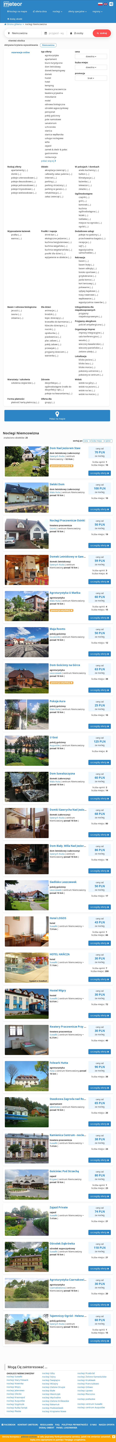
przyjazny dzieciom (56, 351)
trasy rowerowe (88, 294)
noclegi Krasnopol (16, 1397)
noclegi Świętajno (51, 1380)
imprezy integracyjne (91, 332)
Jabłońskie (55, 1106)
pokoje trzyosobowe (23, 189)
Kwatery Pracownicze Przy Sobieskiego (74, 1026)
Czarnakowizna (57, 1287)
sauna (16, 314)
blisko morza (87, 367)
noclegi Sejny (49, 1376)
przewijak (51, 348)
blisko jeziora (87, 359)
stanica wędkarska (54, 134)
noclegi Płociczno (86, 1394)
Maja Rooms (57, 629)
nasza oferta (106, 1424)
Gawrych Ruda (57, 456)
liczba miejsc (81, 62)
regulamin (46, 1424)
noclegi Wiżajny (50, 1383)
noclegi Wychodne (51, 1397)
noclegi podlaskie (86, 1399)
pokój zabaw (53, 344)
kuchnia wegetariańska (58, 249)
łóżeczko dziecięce (56, 325)
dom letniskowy (53, 66)
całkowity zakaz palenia (58, 173)
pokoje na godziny (90, 234)
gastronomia (51, 153)
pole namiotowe (53, 119)
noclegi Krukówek (86, 1380)
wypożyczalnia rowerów (92, 302)
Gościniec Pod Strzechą (64, 1171)
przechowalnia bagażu (92, 238)
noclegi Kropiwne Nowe (54, 1411)
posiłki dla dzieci (55, 253)
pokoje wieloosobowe (23, 192)
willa (47, 142)
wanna (16, 238)
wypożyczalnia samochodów (87, 251)
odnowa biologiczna (55, 104)
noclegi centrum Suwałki (89, 1404)
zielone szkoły (87, 351)
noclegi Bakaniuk (50, 1404)
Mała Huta (55, 492)
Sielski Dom (57, 484)
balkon (84, 173)
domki (16, 173)
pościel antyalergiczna (92, 324)
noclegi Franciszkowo (88, 1383)
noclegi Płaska (14, 1411)
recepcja (85, 242)
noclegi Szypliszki (15, 1404)
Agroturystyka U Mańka (65, 592)
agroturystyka (52, 55)
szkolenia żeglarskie (23, 382)
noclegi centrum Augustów (91, 1407)
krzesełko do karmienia (58, 321)
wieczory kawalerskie (91, 344)
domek (48, 74)
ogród (83, 226)
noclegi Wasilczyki (51, 1394)
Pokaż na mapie (57, 418)
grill (82, 200)
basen (84, 260)
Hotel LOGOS (58, 918)
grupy (50, 402)
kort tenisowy (87, 283)
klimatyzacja (87, 177)
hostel (48, 78)
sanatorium (50, 123)
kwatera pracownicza (55, 89)
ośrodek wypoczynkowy (56, 108)
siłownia (17, 318)
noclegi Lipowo (85, 1390)
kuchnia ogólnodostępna (89, 210)
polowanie (86, 287)
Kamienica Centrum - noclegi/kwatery (74, 1135)
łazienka (85, 181)
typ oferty (46, 51)
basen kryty (86, 264)
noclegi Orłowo (85, 1387)
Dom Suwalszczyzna (62, 773)
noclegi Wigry (14, 1387)
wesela (84, 340)
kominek (85, 204)
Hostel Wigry (58, 990)
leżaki (83, 215)
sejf (82, 246)
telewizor (85, 185)
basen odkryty (88, 268)
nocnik (50, 329)
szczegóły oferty (98, 473)
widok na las (87, 390)
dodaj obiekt (46, 1427)
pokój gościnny (52, 115)
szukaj (103, 33)
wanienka (51, 355)
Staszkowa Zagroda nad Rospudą (71, 1099)
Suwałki (53, 926)
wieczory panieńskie (91, 347)
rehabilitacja (53, 192)
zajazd (48, 145)
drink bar (51, 234)
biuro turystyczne (54, 62)
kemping (49, 85)
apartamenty (19, 170)
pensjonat (50, 111)
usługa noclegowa (54, 138)
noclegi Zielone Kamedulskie (91, 1376)
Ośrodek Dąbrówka (62, 1243)
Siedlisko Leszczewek (63, 882)
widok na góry (88, 382)
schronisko (50, 126)
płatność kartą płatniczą (25, 402)
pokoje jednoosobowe (24, 185)
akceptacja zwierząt (56, 170)
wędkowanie (87, 298)
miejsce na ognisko (90, 222)
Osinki (53, 528)
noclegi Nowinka (15, 1383)
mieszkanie (50, 96)
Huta (52, 1070)
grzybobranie (87, 275)
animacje (51, 310)
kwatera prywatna (54, 93)
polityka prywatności (75, 1424)
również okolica (16, 40)
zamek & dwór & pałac (56, 149)
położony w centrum (91, 374)
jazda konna (87, 279)
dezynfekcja (52, 382)
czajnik (84, 197)
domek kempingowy (55, 70)
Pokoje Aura (57, 701)
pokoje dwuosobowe (23, 181)
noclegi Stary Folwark (17, 1380)
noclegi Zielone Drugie (53, 1387)
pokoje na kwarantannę (58, 393)
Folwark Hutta (59, 1062)
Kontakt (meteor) (28, 1424)
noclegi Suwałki (14, 1376)
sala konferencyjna (90, 336)
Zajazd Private (59, 1207)
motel (48, 100)
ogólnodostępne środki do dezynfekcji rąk (58, 388)
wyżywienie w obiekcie (58, 257)
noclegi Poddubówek (52, 1407)
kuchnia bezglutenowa (58, 242)
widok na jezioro (89, 386)
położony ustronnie (90, 371)
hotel (47, 81)
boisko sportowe (89, 272)
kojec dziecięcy (54, 318)
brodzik (50, 314)
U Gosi (54, 737)
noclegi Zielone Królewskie (55, 1401)
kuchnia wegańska (56, 246)
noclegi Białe (48, 1390)
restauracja (50, 157)
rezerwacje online (20, 52)
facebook (9, 1424)
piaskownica (53, 336)
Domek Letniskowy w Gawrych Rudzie (74, 556)
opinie (108, 441)
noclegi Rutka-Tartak (17, 1407)
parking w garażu (55, 189)
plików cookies (29, 1436)
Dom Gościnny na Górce (65, 665)
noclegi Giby (48, 1373)
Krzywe (53, 1179)
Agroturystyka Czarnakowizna (69, 1279)
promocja (80, 73)
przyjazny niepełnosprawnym (90, 315)
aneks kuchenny (89, 170)
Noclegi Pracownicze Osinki (67, 520)
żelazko (84, 189)
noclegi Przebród (86, 1373)
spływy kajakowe (89, 291)
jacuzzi (16, 310)
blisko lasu (86, 363)
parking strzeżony (56, 185)
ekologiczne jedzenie (57, 238)
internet (51, 177)
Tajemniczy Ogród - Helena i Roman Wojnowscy (80, 1316)
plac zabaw (52, 340)
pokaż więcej (48, 160)
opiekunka (52, 333)
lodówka (85, 219)
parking (50, 181)
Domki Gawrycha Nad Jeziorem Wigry (74, 809)
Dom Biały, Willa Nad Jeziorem (69, 846)
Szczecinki (55, 636)
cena (77, 51)
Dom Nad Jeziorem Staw (65, 448)
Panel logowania (66, 1427)
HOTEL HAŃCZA (60, 954)
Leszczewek (55, 673)
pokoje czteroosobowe (24, 177)
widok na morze (88, 394)
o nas (93, 1424)
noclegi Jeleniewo (15, 1390)
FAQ (57, 1424)
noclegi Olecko (14, 1393)
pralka (16, 234)
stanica (48, 130)
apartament (51, 59)
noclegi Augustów (16, 1400)
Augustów (55, 745)
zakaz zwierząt (54, 196)
